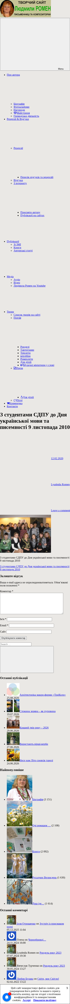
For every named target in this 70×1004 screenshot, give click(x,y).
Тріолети (25, 353)
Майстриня (23, 113)
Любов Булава (25, 978)
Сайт (3, 631)
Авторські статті (23, 250)
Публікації (13, 241)
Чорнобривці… (37, 939)
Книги (17, 247)
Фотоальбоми (21, 106)
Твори (10, 311)
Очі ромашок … (41, 825)
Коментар (6, 591)
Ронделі (24, 346)
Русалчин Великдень (44, 877)
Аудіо (17, 279)
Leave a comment (60, 510)
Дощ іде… (38, 903)
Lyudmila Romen (60, 484)
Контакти (12, 406)
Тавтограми (27, 349)
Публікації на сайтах (32, 215)
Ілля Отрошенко (26, 923)
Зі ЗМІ (17, 244)
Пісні (19, 400)
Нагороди (19, 109)
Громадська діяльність (26, 116)
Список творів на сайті (27, 314)
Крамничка (15, 403)
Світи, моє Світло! (48, 978)
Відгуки (18, 180)
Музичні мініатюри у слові (38, 365)
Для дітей (25, 362)
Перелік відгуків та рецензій (36, 177)
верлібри (25, 356)
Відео (17, 282)
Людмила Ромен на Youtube (30, 285)
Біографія (19, 103)
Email (4, 625)
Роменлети (26, 359)
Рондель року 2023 (50, 952)
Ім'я (3, 619)
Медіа (10, 276)
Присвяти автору (30, 212)
